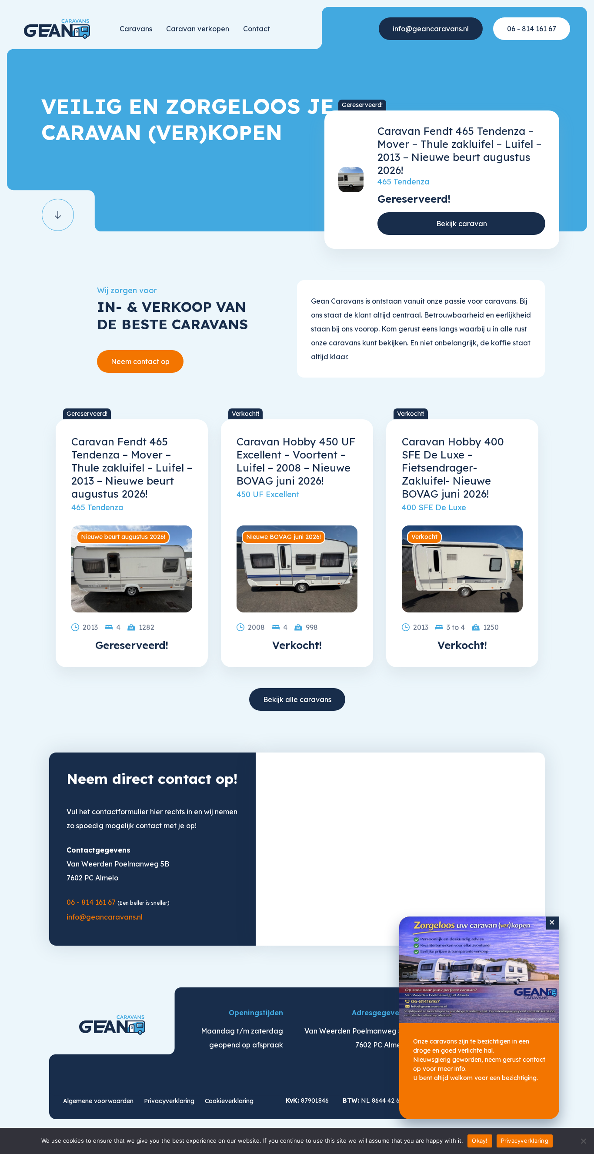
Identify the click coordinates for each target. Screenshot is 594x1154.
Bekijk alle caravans (297, 699)
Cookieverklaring (229, 1101)
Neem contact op (140, 361)
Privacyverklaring (169, 1101)
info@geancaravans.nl (431, 28)
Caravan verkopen (197, 28)
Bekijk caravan (461, 223)
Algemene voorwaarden (98, 1101)
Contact (256, 28)
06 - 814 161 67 (531, 28)
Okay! (479, 1140)
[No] (583, 1141)
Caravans (136, 28)
